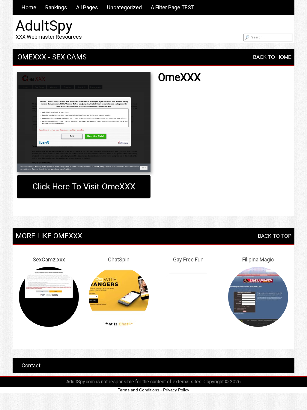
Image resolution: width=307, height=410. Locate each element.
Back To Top (274, 236)
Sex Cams (69, 57)
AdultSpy (44, 25)
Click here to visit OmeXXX (84, 186)
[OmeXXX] (84, 122)
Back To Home (272, 57)
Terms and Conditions (138, 389)
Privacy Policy (176, 389)
